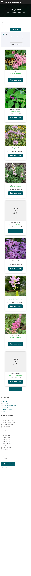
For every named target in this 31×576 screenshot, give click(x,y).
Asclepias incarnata (15, 73)
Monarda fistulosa (15, 149)
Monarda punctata (15, 186)
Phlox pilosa (15, 262)
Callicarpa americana (15, 111)
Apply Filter (9, 464)
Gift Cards (5, 403)
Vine (4, 411)
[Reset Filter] (4, 467)
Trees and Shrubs (7, 409)
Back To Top (16, 389)
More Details (16, 80)
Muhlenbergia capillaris (15, 224)
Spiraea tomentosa (15, 337)
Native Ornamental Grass (9, 405)
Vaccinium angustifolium (15, 375)
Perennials (6, 407)
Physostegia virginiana (15, 299)
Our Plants (14, 12)
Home (7, 12)
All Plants (5, 401)
